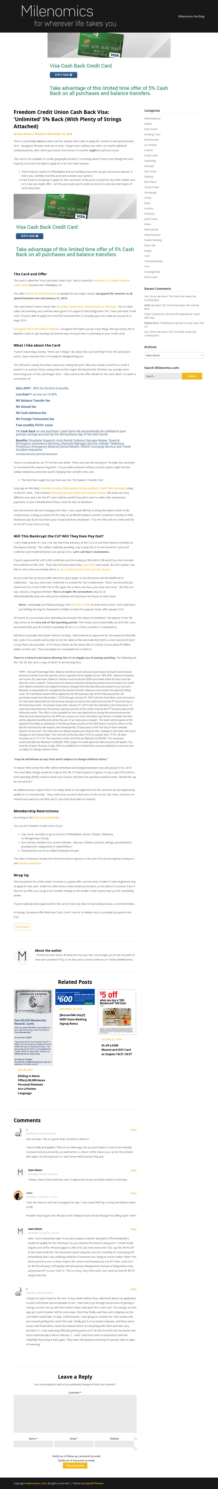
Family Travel (151, 187)
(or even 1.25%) (81, 604)
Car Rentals (150, 144)
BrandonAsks (151, 139)
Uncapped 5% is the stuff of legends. (37, 329)
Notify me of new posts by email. (76, 1460)
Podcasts (149, 213)
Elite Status (150, 182)
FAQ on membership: (46, 817)
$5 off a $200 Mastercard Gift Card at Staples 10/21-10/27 (117, 1050)
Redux (147, 224)
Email (74, 1438)
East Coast (150, 171)
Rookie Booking (153, 240)
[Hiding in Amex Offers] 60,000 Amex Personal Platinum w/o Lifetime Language (31, 1084)
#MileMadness (152, 118)
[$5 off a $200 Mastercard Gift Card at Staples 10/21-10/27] (117, 1011)
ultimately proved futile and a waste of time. (78, 492)
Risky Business (152, 234)
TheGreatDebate (153, 261)
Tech (147, 256)
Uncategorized (152, 271)
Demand (149, 166)
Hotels (147, 197)
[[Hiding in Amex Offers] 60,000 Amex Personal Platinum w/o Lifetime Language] (33, 1026)
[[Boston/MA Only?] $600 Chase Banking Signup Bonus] (75, 995)
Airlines (148, 123)
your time (89, 564)
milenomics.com (36, 1483)
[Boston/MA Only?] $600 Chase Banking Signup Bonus (73, 1019)
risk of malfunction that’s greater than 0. (85, 569)
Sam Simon (24, 134)
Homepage (150, 192)
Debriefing (150, 160)
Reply (134, 1129)
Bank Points (151, 129)
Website (114, 1438)
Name (33, 1438)
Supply (147, 250)
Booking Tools (152, 134)
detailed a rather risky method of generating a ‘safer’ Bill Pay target (83, 488)
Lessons (148, 208)
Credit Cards (151, 155)
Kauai (147, 203)
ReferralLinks (151, 229)
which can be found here (41, 293)
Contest (148, 150)
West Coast (150, 277)
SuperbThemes (94, 1483)
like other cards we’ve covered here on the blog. (86, 306)
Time (147, 266)
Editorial (148, 176)
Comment (75, 1392)
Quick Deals (22, 926)
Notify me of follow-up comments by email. (76, 1456)
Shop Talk (149, 245)
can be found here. (30, 863)
